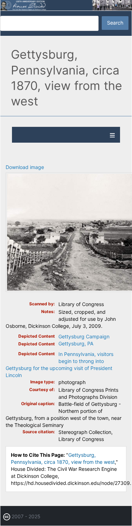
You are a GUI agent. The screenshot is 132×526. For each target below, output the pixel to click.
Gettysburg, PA (75, 343)
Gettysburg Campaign (83, 336)
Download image (25, 167)
